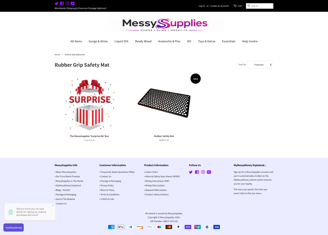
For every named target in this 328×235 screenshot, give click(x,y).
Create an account (219, 5)
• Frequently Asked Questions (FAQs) (117, 171)
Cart (240, 5)
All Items (76, 41)
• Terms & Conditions (109, 194)
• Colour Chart (151, 171)
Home (57, 54)
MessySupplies (167, 217)
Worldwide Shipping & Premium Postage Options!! (81, 8)
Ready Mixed (143, 41)
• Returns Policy (106, 190)
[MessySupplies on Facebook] (62, 4)
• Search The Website (65, 199)
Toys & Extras (206, 41)
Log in (202, 5)
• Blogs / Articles (62, 190)
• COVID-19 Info (106, 199)
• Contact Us (61, 203)
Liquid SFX (121, 41)
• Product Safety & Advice (156, 194)
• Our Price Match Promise (67, 176)
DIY (189, 41)
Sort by (242, 64)
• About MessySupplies (65, 171)
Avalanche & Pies (169, 41)
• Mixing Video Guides (154, 185)
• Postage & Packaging (65, 194)
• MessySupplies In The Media (69, 180)
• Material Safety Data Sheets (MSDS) (162, 176)
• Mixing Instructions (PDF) (156, 180)
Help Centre (250, 41)
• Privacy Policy (106, 185)
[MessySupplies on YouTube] (73, 4)
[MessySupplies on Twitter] (56, 4)
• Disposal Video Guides (155, 190)
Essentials (228, 41)
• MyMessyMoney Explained (68, 185)
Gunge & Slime (98, 41)
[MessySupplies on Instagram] (67, 4)
